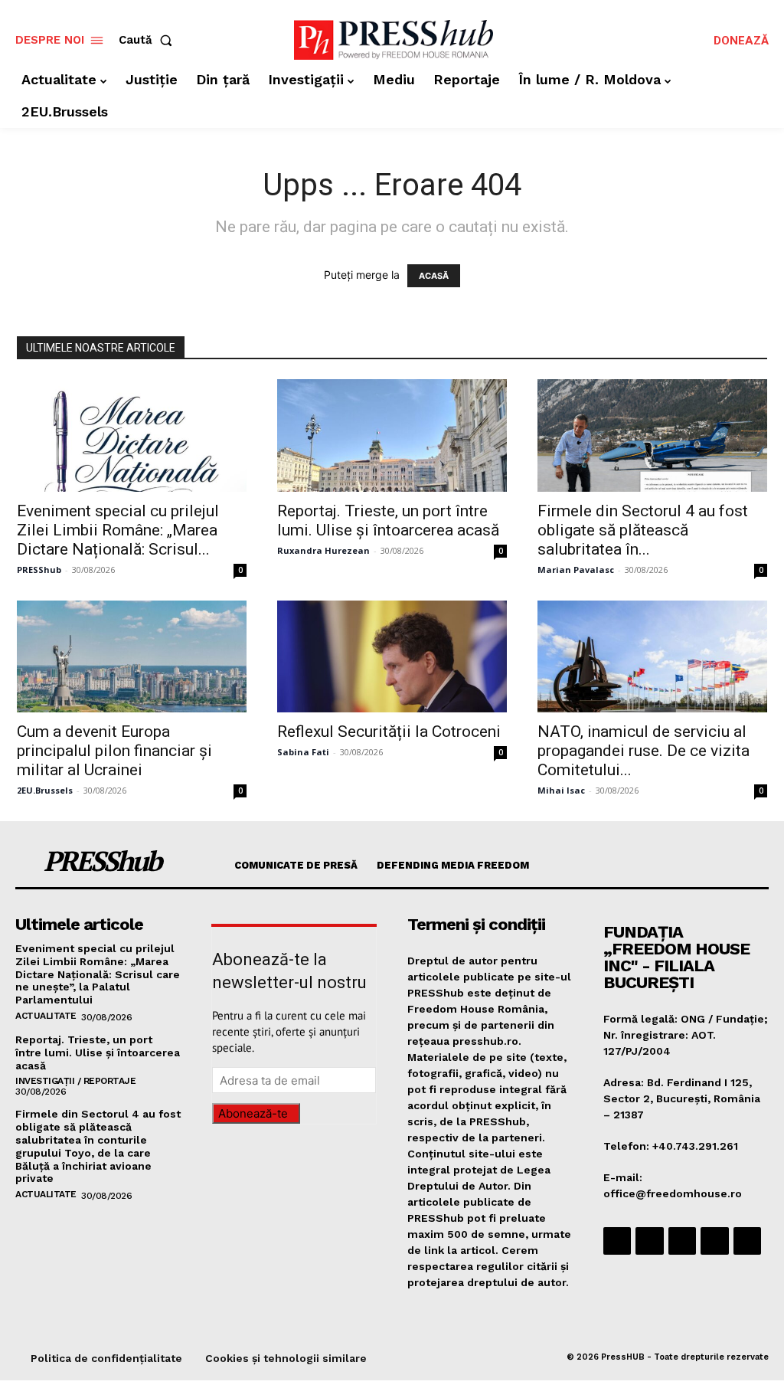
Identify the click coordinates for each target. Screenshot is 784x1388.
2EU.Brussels (45, 790)
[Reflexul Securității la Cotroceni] (392, 657)
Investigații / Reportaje (75, 1080)
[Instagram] (649, 1241)
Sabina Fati (303, 752)
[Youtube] (747, 1241)
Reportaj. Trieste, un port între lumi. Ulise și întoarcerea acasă (388, 520)
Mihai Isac (561, 790)
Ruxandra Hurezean (323, 550)
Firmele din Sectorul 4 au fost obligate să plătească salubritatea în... (642, 530)
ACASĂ (434, 275)
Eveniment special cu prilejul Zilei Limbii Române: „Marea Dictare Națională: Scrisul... (118, 530)
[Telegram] (682, 1241)
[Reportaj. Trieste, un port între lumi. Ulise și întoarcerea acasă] (392, 435)
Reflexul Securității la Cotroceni (389, 731)
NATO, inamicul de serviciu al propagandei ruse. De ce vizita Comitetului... (643, 750)
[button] (148, 40)
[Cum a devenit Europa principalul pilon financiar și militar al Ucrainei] (132, 657)
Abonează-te (253, 1113)
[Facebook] (617, 1241)
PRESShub (39, 569)
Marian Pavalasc (575, 569)
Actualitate (46, 1015)
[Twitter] (714, 1241)
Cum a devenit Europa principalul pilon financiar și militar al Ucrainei (114, 750)
